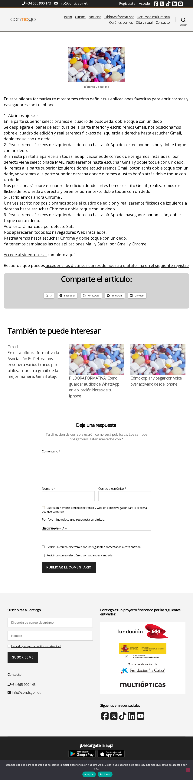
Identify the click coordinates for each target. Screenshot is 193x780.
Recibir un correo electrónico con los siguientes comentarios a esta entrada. (94, 547)
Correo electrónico (112, 488)
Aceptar (89, 774)
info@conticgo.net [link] (73, 3)
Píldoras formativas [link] (119, 17)
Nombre (49, 488)
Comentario (51, 451)
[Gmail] (35, 371)
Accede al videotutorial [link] (25, 254)
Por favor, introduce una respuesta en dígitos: (73, 519)
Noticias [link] (95, 17)
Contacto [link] (163, 23)
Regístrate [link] (127, 3)
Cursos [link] (80, 17)
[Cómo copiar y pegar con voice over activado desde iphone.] (157, 359)
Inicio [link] (68, 17)
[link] (156, 4)
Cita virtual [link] (144, 23)
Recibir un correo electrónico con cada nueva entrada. (80, 555)
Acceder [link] (145, 3)
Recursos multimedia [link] (153, 17)
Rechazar (105, 774)
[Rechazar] (188, 770)
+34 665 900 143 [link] (38, 3)
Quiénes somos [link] (121, 23)
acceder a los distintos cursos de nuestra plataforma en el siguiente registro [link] (117, 265)
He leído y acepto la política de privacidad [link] (36, 646)
